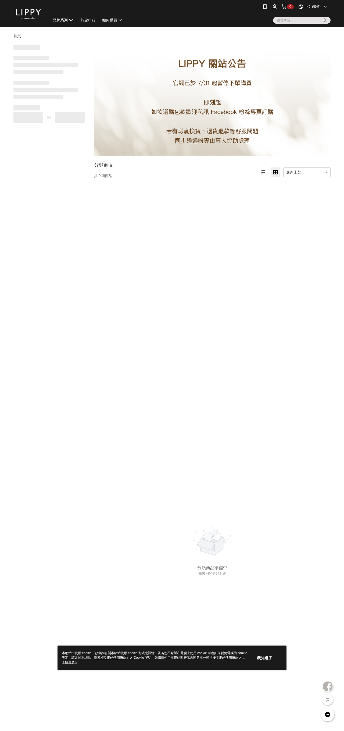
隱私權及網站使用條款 (110, 658)
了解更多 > (69, 662)
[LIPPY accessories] (28, 14)
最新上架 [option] (293, 172)
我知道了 (264, 658)
